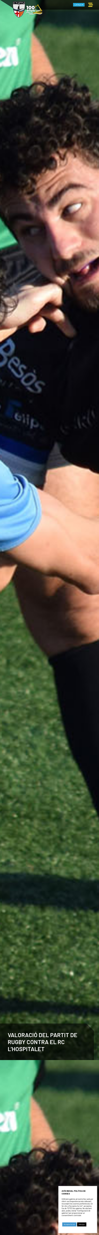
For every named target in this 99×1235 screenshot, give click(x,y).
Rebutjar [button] (82, 1224)
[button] (90, 4)
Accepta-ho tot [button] (69, 1224)
